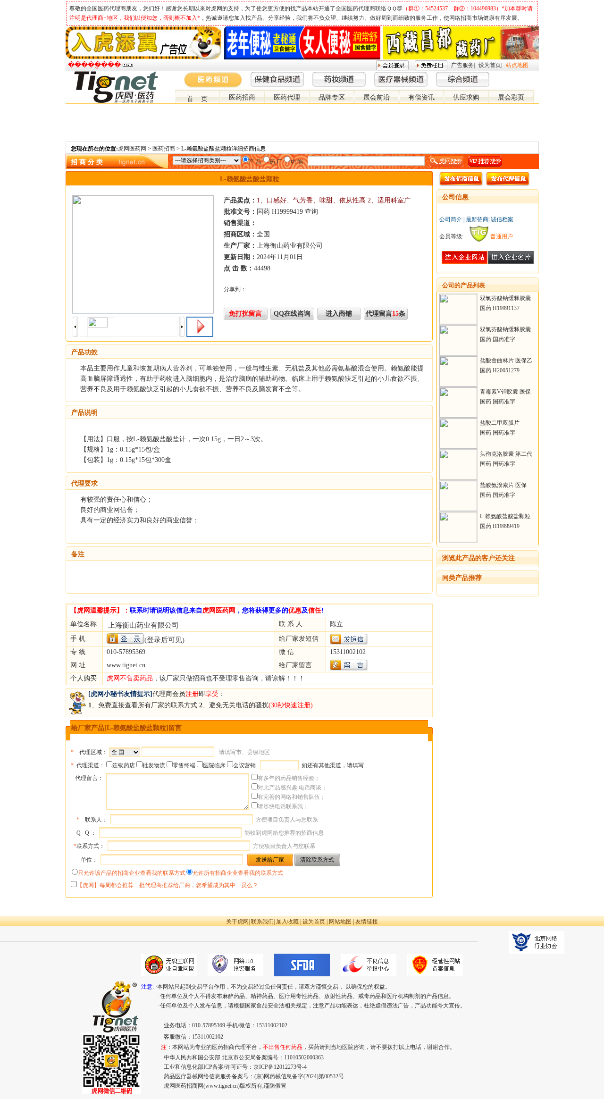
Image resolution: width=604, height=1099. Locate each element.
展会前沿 (376, 97)
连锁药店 (123, 765)
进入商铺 (339, 313)
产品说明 (84, 412)
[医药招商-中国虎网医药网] (512, 75)
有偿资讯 (421, 97)
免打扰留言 (245, 313)
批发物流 (154, 765)
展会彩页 (511, 97)
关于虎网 (237, 921)
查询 (311, 211)
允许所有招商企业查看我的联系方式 (238, 873)
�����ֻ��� (94, 64)
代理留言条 (385, 313)
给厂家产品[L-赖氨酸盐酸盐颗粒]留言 (126, 727)
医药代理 (287, 97)
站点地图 (517, 65)
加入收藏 (287, 921)
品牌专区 (332, 97)
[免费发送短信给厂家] (349, 642)
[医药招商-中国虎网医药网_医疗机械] (527, 75)
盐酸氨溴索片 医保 (503, 485)
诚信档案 (502, 219)
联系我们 (262, 921)
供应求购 (466, 97)
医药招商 (242, 97)
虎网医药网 (132, 148)
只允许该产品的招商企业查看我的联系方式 (131, 873)
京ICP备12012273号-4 (280, 1067)
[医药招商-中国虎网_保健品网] (519, 75)
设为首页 (489, 65)
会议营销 (244, 765)
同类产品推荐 (462, 577)
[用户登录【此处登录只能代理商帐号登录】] (125, 638)
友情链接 (366, 921)
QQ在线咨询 (292, 313)
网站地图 (340, 921)
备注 (77, 554)
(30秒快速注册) (290, 705)
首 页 (197, 98)
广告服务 (462, 65)
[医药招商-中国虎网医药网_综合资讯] (534, 75)
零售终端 (184, 765)
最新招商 (477, 219)
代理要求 (84, 483)
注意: (147, 986)
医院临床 (214, 765)
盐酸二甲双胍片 (500, 422)
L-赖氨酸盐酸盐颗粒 (505, 516)
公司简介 (450, 219)
